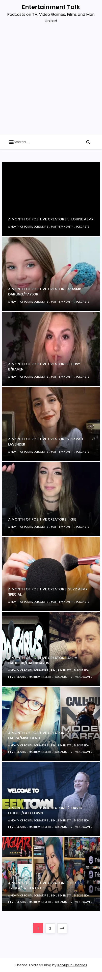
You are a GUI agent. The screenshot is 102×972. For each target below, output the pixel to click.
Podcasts (82, 226)
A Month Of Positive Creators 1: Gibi (42, 519)
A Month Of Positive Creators (28, 226)
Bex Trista (64, 670)
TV (71, 677)
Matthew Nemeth (62, 226)
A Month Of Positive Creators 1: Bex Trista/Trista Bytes (42, 885)
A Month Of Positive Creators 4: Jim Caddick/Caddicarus (42, 660)
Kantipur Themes (72, 965)
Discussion (82, 670)
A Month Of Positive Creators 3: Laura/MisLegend (39, 735)
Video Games (83, 677)
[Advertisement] (51, 81)
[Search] (88, 142)
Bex (53, 670)
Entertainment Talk (51, 7)
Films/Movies (17, 677)
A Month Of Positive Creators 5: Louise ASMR (51, 219)
